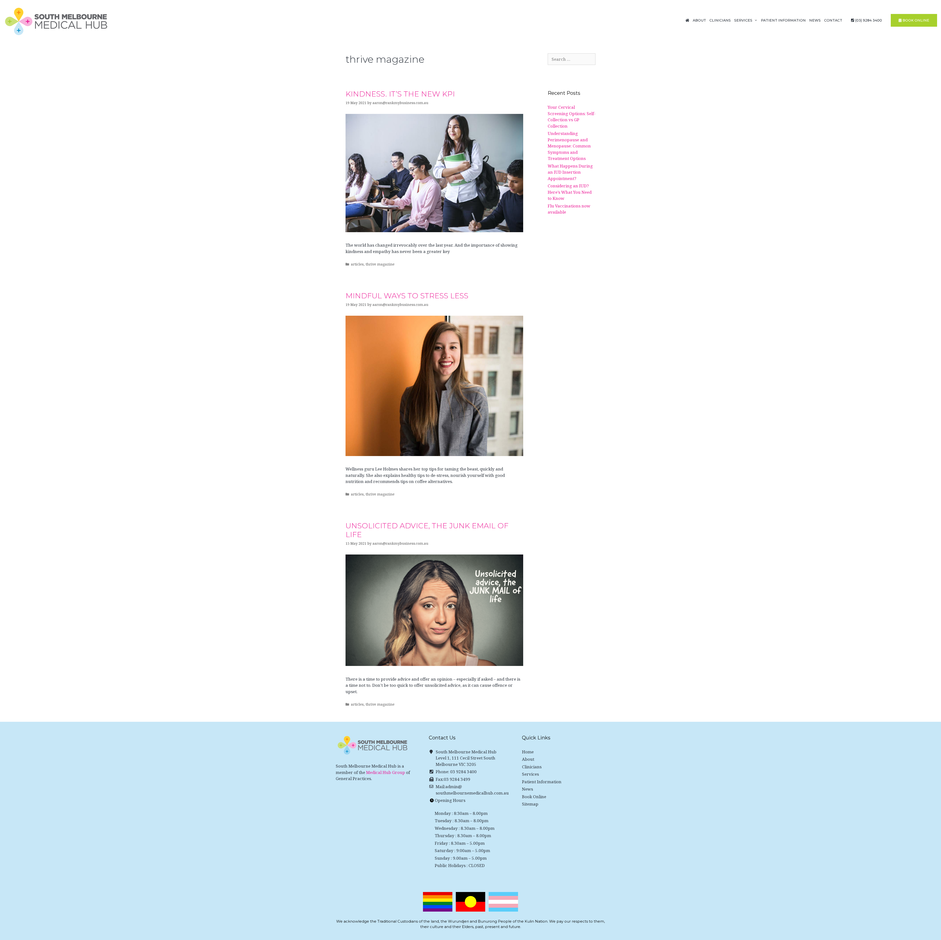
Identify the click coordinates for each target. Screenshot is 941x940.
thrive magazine (380, 264)
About (699, 20)
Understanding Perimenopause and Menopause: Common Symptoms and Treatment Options (569, 146)
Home (528, 752)
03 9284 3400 (463, 771)
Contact (833, 20)
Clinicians (720, 20)
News (815, 20)
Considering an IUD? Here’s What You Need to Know (570, 192)
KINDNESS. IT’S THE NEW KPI (400, 93)
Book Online (534, 796)
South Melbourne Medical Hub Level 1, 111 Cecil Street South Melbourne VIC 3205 (466, 758)
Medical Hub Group (385, 772)
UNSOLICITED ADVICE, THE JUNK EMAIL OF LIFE (427, 530)
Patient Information (783, 20)
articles (357, 264)
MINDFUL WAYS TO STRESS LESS (407, 295)
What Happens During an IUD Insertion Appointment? (570, 172)
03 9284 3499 (457, 779)
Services (743, 20)
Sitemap (530, 804)
